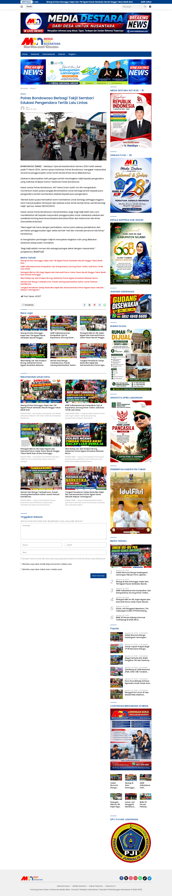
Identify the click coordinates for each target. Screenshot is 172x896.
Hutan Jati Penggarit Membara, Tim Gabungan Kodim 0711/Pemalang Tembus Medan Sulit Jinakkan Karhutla (132, 609)
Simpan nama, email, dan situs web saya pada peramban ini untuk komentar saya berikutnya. (64, 558)
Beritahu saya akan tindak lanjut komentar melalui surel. (47, 564)
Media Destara (79, 886)
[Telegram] (149, 878)
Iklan (46, 889)
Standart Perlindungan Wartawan (114, 889)
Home (29, 6)
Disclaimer (93, 889)
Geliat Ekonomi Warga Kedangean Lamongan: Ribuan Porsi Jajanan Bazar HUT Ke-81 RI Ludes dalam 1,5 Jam (132, 573)
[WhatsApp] (140, 878)
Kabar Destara (96, 886)
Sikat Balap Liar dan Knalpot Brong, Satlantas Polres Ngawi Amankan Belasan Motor (59, 278)
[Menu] (22, 7)
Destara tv (110, 886)
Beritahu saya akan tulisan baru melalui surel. (42, 569)
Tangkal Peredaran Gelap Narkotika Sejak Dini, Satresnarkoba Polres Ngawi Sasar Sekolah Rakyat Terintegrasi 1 (62, 288)
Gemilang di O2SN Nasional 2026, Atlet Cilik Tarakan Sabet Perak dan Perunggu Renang (137, 670)
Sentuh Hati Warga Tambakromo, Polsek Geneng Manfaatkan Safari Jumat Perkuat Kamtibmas (59, 283)
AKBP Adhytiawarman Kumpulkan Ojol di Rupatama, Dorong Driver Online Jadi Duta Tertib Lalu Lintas (62, 267)
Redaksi (83, 889)
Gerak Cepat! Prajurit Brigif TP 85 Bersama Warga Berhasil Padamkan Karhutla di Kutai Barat (138, 647)
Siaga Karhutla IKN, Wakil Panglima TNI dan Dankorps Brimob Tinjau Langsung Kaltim (137, 659)
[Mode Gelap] (150, 7)
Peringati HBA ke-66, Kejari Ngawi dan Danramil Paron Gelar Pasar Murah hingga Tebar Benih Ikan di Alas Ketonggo (63, 273)
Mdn (27, 107)
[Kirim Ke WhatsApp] (105, 305)
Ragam (72, 54)
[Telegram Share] (99, 305)
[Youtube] (135, 878)
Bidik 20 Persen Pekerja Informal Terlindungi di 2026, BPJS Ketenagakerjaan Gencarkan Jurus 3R (133, 618)
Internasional (49, 54)
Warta (23, 94)
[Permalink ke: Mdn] (23, 108)
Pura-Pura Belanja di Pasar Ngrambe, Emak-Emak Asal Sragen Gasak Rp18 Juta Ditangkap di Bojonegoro (137, 682)
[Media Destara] (41, 42)
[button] (145, 7)
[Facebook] (121, 878)
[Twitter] (126, 878)
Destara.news (63, 886)
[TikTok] (145, 878)
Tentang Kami (36, 889)
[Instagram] (131, 878)
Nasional (35, 54)
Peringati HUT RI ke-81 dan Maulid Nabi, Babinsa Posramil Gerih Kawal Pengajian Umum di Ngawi (137, 693)
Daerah (61, 54)
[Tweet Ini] (89, 305)
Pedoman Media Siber (60, 889)
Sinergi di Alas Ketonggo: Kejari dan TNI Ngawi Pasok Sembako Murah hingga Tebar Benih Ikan (61, 261)
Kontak (75, 889)
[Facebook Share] (84, 305)
